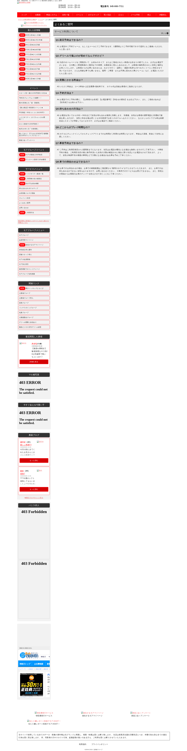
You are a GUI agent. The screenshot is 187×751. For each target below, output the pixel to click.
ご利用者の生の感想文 (31, 179)
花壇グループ (24, 303)
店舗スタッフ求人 (25, 254)
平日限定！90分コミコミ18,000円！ (32, 112)
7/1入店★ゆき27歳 (30, 69)
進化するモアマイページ (31, 245)
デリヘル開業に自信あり (28, 322)
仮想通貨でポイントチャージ (29, 269)
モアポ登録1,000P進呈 (31, 155)
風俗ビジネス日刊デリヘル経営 (30, 327)
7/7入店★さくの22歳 (30, 54)
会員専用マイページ (26, 240)
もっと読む (34, 460)
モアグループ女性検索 (27, 274)
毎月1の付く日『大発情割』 (29, 129)
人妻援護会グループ (26, 317)
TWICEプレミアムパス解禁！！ (30, 98)
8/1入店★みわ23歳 (30, 45)
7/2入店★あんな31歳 (30, 64)
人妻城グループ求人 (26, 298)
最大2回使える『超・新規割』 (30, 103)
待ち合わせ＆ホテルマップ (28, 188)
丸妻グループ (24, 312)
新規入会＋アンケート (27, 140)
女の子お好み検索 (29, 183)
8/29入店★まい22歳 (30, 35)
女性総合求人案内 (25, 250)
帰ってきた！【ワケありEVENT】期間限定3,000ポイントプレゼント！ (33, 134)
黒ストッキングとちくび (31, 288)
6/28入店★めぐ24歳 (30, 79)
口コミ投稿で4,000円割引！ (29, 124)
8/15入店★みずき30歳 (31, 40)
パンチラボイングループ (28, 308)
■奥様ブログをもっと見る (34, 498)
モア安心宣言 (24, 264)
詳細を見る (34, 362)
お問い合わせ (24, 208)
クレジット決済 (24, 198)
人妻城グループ (24, 293)
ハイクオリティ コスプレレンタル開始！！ (32, 118)
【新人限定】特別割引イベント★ (31, 108)
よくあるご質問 (24, 203)
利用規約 (82, 744)
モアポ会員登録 (24, 259)
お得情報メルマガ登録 (27, 193)
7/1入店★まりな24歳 (30, 74)
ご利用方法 (27, 212)
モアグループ (24, 235)
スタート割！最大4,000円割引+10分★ (33, 93)
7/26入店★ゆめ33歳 (30, 50)
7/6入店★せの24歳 (30, 59)
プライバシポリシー (99, 744)
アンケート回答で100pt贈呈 (33, 159)
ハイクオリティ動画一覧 (31, 174)
